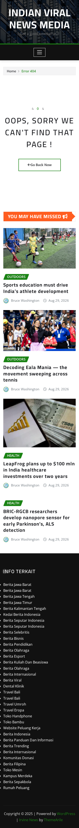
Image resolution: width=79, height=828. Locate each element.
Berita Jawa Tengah (19, 596)
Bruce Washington (25, 300)
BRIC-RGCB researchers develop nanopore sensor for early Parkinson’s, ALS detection (36, 521)
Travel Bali (11, 692)
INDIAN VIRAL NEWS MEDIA (40, 18)
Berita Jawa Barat (17, 584)
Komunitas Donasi (18, 757)
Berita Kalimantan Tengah (24, 608)
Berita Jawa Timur (17, 602)
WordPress (66, 813)
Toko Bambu (13, 722)
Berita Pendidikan (17, 644)
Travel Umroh (14, 704)
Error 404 (29, 71)
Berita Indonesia (16, 734)
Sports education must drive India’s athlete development (35, 288)
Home (11, 71)
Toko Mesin (12, 770)
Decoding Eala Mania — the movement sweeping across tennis (35, 373)
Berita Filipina (14, 764)
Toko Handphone (17, 716)
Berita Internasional (19, 674)
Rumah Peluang (16, 787)
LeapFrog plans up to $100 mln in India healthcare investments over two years (39, 470)
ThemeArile (53, 819)
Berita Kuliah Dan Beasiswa (25, 662)
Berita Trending (16, 746)
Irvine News (28, 819)
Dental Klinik (13, 686)
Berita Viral (12, 680)
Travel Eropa (13, 710)
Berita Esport (14, 656)
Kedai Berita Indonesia (21, 614)
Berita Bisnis (13, 638)
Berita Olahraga (16, 650)
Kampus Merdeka (17, 775)
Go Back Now (41, 165)
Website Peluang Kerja (21, 728)
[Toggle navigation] (40, 52)
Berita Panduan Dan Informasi (28, 740)
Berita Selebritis (16, 632)
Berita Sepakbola (17, 781)
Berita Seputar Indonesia (23, 620)
